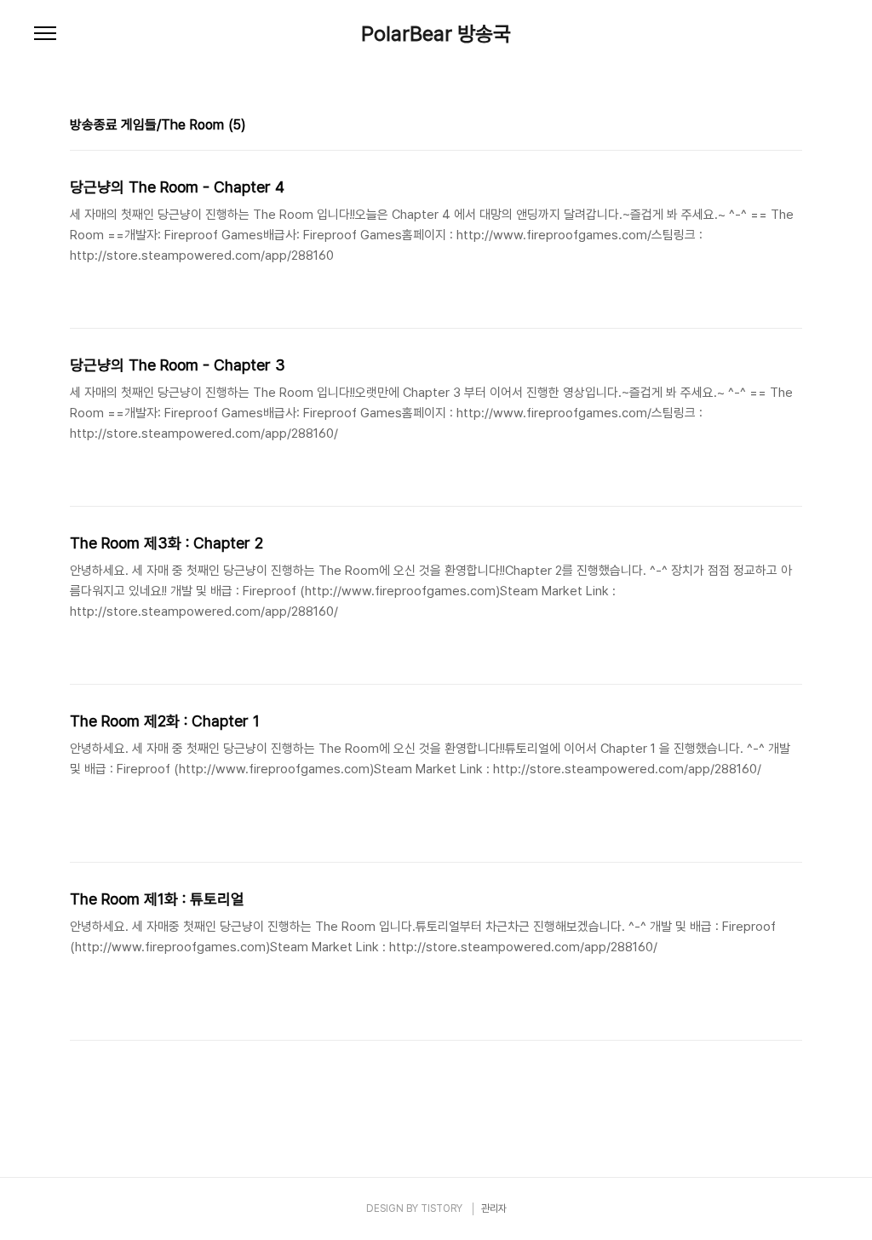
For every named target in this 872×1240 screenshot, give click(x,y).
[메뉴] (45, 34)
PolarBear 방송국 (436, 34)
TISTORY (441, 1208)
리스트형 (792, 127)
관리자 (494, 1208)
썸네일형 (768, 127)
